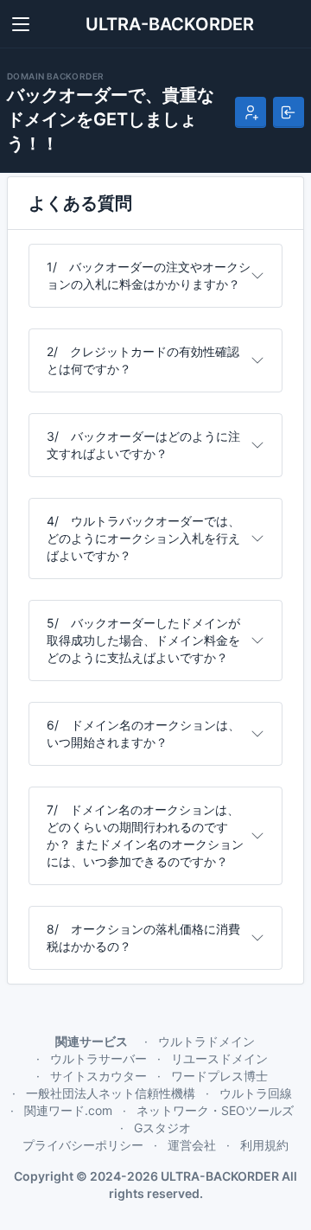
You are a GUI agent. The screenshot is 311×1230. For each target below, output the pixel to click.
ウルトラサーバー (98, 1058)
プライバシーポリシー (82, 1145)
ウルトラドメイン (206, 1041)
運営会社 (192, 1145)
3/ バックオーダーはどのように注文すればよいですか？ (143, 445)
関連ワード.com (68, 1110)
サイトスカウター (98, 1075)
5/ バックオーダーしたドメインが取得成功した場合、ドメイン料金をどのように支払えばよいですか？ (143, 640)
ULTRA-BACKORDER (170, 24)
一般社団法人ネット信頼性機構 (110, 1093)
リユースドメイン (219, 1058)
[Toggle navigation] (21, 24)
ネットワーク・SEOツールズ (215, 1110)
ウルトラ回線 (255, 1093)
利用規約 (264, 1145)
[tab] (155, 276)
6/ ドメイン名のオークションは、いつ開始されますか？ (143, 733)
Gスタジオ (162, 1127)
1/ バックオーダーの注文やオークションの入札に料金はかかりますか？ (149, 275)
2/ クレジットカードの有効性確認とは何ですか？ (143, 360)
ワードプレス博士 (219, 1075)
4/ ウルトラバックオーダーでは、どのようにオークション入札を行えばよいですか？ (143, 538)
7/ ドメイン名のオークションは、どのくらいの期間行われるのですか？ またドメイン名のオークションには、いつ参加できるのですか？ (145, 835)
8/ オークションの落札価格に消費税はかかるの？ (143, 937)
